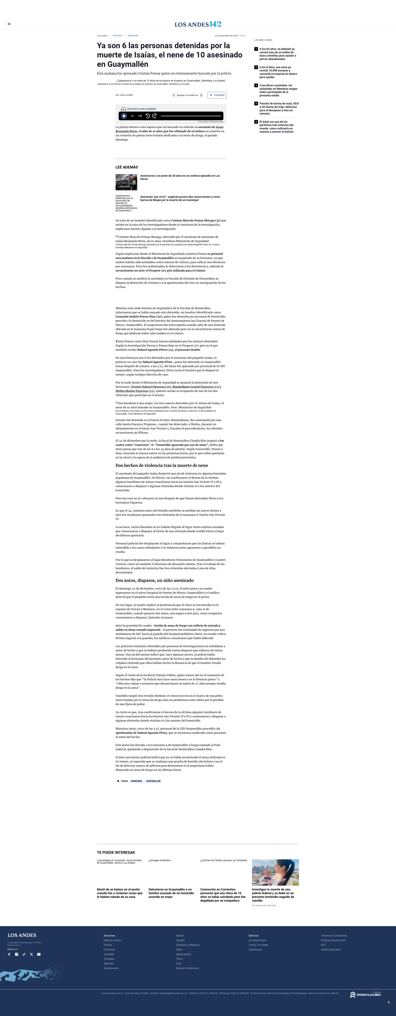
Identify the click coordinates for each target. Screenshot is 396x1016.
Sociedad (109, 954)
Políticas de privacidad (333, 940)
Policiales (117, 35)
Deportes (109, 963)
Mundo (180, 935)
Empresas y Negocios (188, 944)
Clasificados (255, 949)
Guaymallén (153, 781)
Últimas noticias (112, 940)
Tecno (179, 958)
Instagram (16, 954)
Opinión (180, 940)
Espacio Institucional (187, 968)
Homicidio (136, 781)
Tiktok (24, 954)
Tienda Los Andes (258, 944)
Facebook (9, 954)
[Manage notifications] (388, 1002)
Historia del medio (331, 949)
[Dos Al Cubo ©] (365, 997)
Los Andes (102, 35)
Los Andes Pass (257, 940)
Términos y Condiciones (334, 935)
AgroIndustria (183, 954)
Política (108, 944)
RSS (323, 944)
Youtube (39, 954)
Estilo (179, 949)
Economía (109, 949)
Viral (178, 963)
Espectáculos (111, 968)
